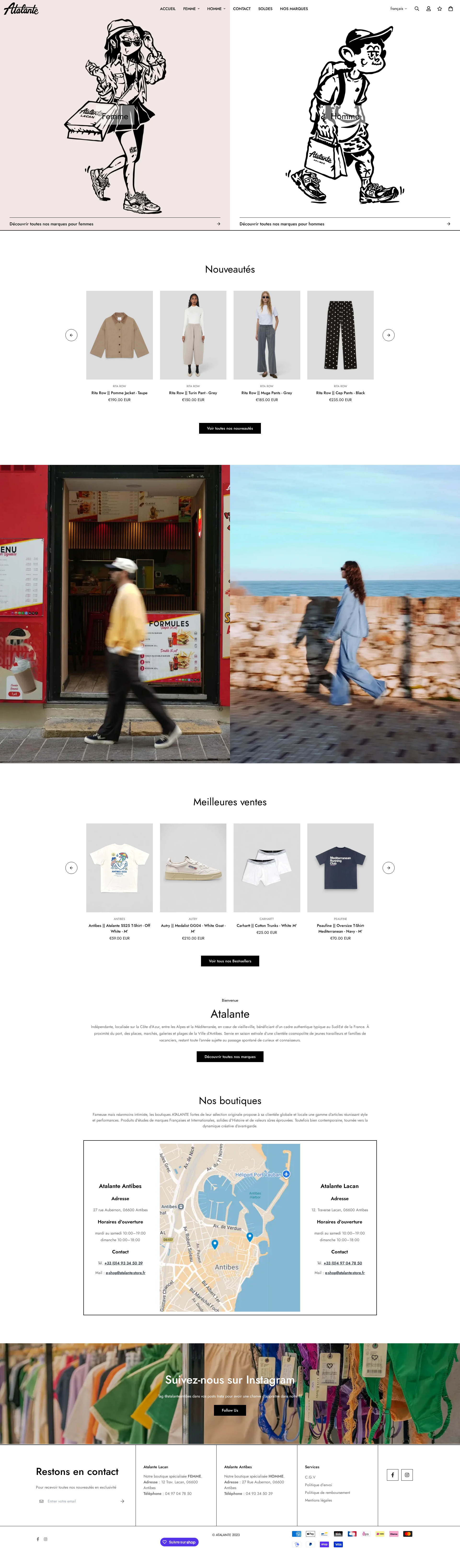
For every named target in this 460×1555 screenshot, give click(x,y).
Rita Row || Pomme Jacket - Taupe (120, 393)
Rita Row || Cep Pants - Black (340, 393)
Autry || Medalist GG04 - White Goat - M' (193, 928)
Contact (242, 9)
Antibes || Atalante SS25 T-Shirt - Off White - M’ (119, 928)
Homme (214, 9)
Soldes (265, 9)
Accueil (168, 9)
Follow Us (230, 1410)
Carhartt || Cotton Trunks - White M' (267, 925)
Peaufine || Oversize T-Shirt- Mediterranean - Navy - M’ (340, 928)
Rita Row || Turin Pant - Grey (193, 393)
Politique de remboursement (327, 1492)
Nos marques (294, 9)
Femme (189, 9)
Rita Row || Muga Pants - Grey (267, 393)
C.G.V (310, 1477)
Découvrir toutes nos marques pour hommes (282, 224)
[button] (449, 8)
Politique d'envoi (318, 1485)
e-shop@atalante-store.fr (125, 1272)
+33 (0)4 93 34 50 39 (123, 1263)
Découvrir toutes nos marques (230, 1056)
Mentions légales (318, 1500)
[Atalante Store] (21, 8)
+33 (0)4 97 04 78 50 (343, 1263)
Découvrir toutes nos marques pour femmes (51, 224)
